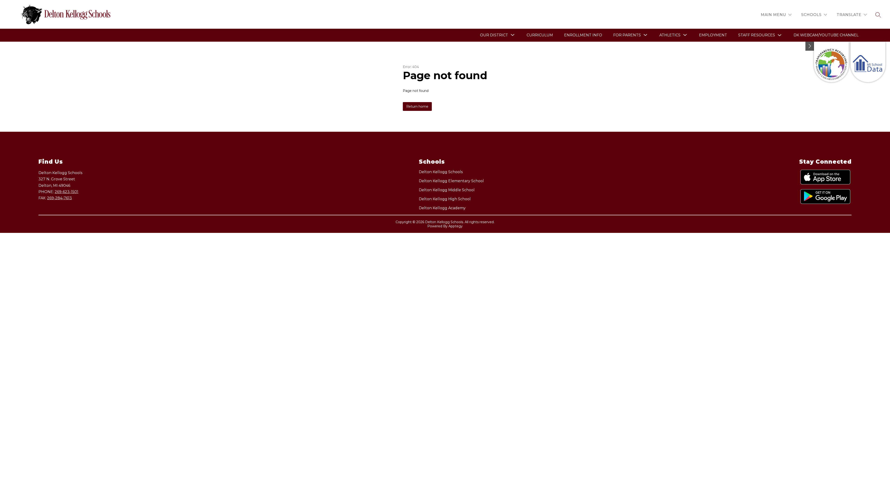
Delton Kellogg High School (445, 199)
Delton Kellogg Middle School (447, 190)
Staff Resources (756, 35)
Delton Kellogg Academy (442, 208)
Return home (417, 106)
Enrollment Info (583, 35)
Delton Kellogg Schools (441, 172)
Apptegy (455, 226)
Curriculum (540, 35)
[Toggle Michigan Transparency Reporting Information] (809, 46)
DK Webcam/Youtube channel (826, 35)
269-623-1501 (66, 192)
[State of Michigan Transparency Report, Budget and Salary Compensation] (831, 62)
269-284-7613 (59, 198)
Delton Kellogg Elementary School (451, 181)
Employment (713, 35)
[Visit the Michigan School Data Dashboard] (868, 62)
